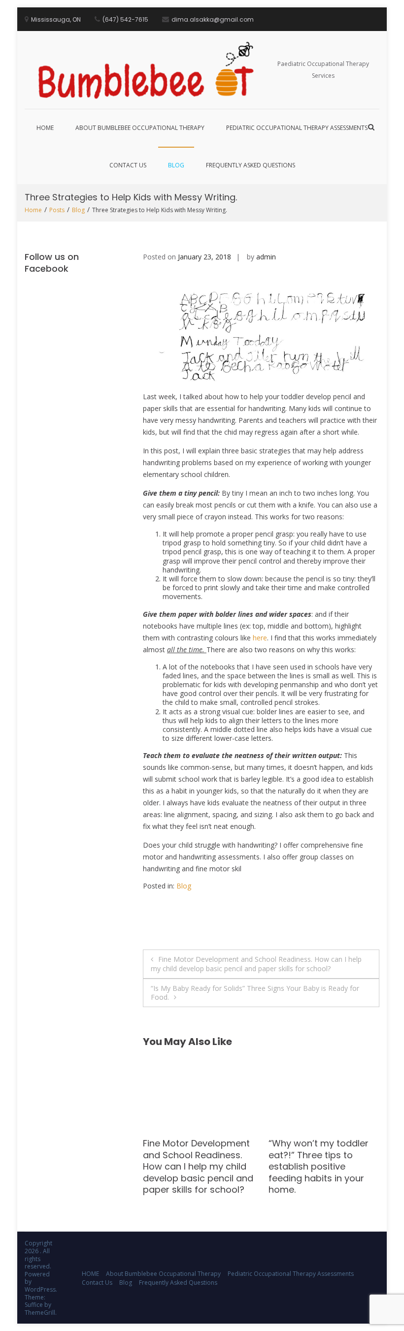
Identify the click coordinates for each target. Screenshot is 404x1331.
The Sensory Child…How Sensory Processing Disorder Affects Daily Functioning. (320, 1160)
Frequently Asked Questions (250, 165)
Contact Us (127, 165)
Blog (176, 165)
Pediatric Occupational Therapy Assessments (297, 128)
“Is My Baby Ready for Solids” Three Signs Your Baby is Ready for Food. (255, 992)
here (260, 637)
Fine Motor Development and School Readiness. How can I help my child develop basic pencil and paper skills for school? (256, 963)
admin (266, 256)
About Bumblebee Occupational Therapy (139, 128)
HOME (45, 128)
